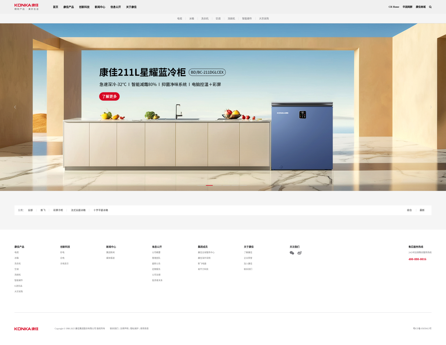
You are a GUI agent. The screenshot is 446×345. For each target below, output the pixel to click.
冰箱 (191, 18)
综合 (410, 210)
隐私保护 (134, 328)
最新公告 (156, 263)
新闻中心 (100, 7)
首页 (55, 7)
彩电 (62, 252)
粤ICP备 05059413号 (422, 328)
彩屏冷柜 (58, 210)
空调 (218, 18)
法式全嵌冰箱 (78, 210)
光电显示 (64, 263)
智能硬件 (247, 18)
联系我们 (248, 269)
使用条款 (144, 328)
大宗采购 (264, 18)
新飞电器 (202, 263)
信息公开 (115, 7)
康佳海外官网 (204, 258)
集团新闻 (110, 252)
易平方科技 (203, 269)
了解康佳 (248, 252)
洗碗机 (231, 18)
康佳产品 (68, 7)
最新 (422, 210)
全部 (30, 210)
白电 (62, 258)
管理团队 (156, 258)
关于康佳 (131, 7)
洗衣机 (205, 18)
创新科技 (84, 7)
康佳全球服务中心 (206, 252)
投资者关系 (157, 280)
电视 (179, 18)
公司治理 (156, 275)
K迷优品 (18, 286)
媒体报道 (110, 258)
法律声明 (124, 328)
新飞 (43, 210)
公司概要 (156, 252)
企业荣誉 (248, 258)
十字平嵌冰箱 (100, 210)
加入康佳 (248, 263)
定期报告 (156, 269)
